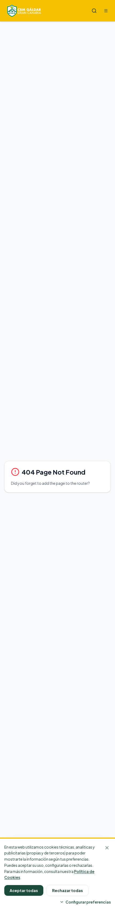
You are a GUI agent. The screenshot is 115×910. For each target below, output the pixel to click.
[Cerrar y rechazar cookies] (107, 848)
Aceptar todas (24, 890)
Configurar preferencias (88, 902)
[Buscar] (94, 11)
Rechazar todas (67, 890)
